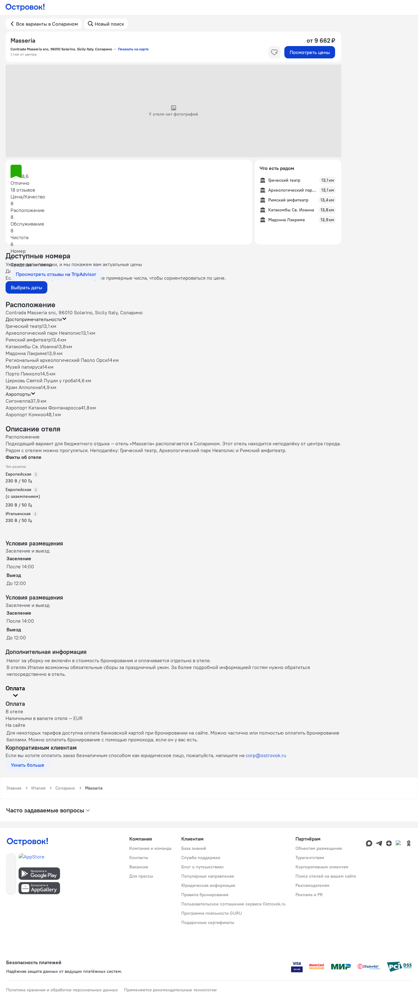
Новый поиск (109, 24)
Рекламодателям (312, 885)
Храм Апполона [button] (23, 387)
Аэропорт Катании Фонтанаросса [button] (43, 408)
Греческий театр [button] (24, 326)
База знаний (193, 848)
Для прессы (141, 876)
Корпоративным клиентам (321, 867)
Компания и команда (150, 848)
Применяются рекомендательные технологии (170, 990)
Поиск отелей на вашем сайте (325, 876)
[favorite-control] (274, 52)
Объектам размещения (318, 848)
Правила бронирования (204, 894)
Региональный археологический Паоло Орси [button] (57, 360)
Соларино (65, 788)
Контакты (138, 857)
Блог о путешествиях (202, 867)
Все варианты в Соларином (47, 24)
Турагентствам (309, 857)
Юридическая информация (208, 885)
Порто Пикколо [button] (23, 374)
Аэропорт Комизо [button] (26, 414)
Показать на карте (133, 49)
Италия (38, 788)
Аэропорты (18, 394)
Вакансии (138, 867)
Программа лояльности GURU (211, 913)
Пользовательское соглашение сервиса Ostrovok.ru (233, 904)
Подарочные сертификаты (207, 922)
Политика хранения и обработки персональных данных (62, 990)
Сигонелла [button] (18, 401)
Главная (13, 788)
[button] (129, 172)
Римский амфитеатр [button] (28, 340)
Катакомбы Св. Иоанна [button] (31, 346)
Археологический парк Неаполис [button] (43, 333)
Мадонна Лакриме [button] (26, 353)
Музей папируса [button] (24, 367)
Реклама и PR (309, 894)
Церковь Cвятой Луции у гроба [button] (41, 380)
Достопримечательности (34, 319)
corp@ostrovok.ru (266, 755)
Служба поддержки (200, 857)
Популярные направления (207, 876)
